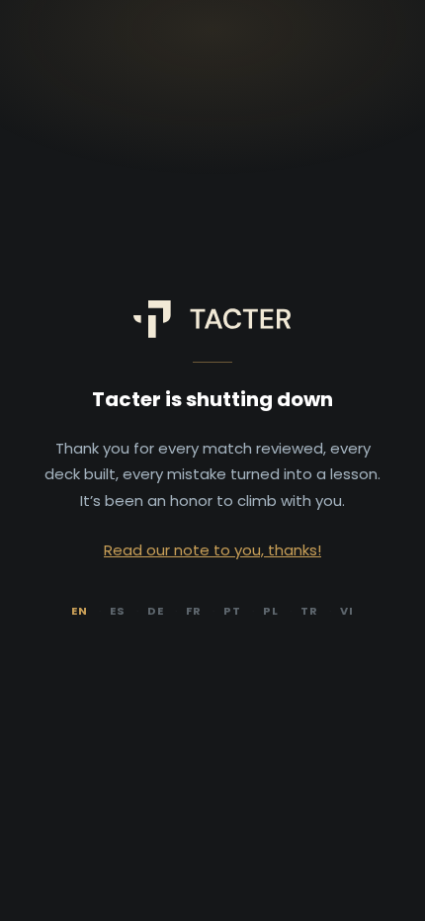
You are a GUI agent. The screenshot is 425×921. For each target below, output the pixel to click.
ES (118, 611)
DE (155, 611)
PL (271, 611)
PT (232, 611)
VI (347, 611)
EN (79, 611)
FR (194, 611)
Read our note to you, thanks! (212, 550)
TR (309, 611)
